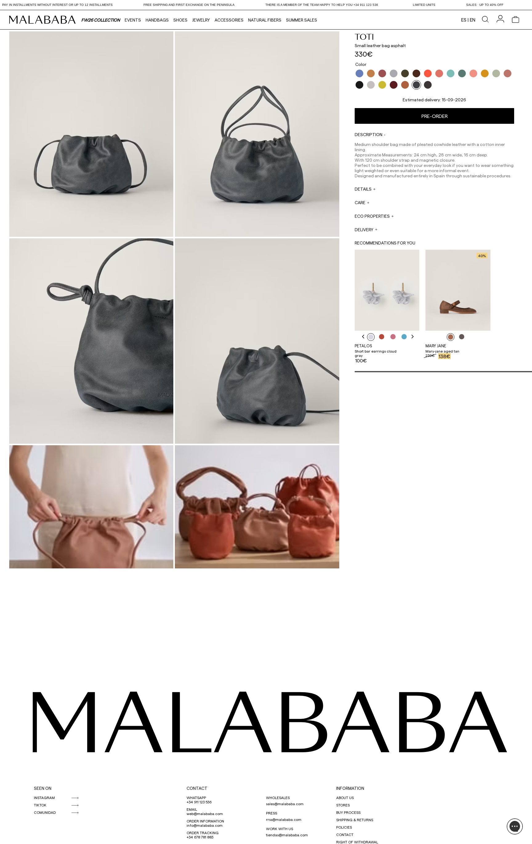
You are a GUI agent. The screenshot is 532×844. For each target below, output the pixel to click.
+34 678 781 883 (200, 837)
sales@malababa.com (285, 804)
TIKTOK (40, 805)
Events (133, 19)
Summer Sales (301, 19)
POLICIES (344, 827)
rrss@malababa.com (283, 819)
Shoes (180, 19)
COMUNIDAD (45, 812)
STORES (343, 805)
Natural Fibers (264, 19)
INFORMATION (350, 788)
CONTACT (197, 788)
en (472, 19)
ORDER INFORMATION (205, 821)
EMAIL (192, 809)
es (463, 19)
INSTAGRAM (44, 797)
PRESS (271, 813)
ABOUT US (345, 797)
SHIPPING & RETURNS (354, 820)
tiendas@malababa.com (287, 835)
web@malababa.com (205, 813)
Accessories (229, 19)
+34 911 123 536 (199, 802)
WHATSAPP (196, 797)
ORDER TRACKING (203, 832)
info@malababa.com (205, 825)
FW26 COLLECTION (100, 19)
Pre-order (434, 116)
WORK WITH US (279, 828)
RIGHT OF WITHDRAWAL (357, 842)
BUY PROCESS (348, 812)
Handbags (157, 19)
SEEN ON (42, 788)
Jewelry (201, 19)
